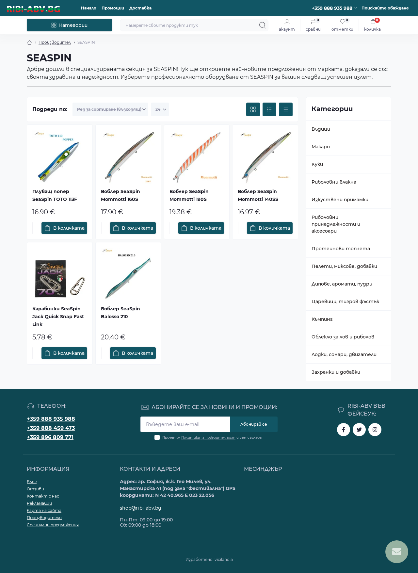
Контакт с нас (43, 496)
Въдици (321, 129)
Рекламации (39, 503)
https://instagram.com (374, 429)
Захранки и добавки (336, 372)
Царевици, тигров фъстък (345, 301)
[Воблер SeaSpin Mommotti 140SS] (265, 157)
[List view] (269, 109)
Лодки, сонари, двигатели (344, 354)
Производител (55, 42)
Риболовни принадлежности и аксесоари (336, 224)
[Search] (262, 25)
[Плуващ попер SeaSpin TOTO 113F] (59, 157)
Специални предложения (53, 524)
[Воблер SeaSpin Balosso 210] (128, 275)
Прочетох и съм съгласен (213, 437)
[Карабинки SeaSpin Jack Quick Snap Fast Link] (59, 275)
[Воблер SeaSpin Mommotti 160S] (128, 157)
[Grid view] (253, 109)
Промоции (113, 8)
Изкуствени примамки (340, 200)
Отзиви (35, 488)
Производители (44, 517)
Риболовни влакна (334, 182)
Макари (321, 147)
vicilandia (224, 559)
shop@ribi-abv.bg (141, 508)
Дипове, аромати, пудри (342, 284)
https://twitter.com (359, 429)
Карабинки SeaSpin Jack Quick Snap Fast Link (58, 316)
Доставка (140, 8)
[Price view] (286, 109)
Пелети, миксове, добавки (344, 266)
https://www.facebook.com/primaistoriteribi (343, 429)
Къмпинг (322, 319)
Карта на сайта (44, 510)
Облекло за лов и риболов (343, 337)
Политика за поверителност (208, 437)
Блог (32, 481)
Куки (317, 164)
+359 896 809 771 (50, 437)
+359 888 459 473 (51, 428)
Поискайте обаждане (385, 8)
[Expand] (382, 129)
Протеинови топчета (341, 249)
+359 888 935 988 (51, 419)
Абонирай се (253, 424)
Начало (88, 8)
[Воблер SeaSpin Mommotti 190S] (196, 157)
